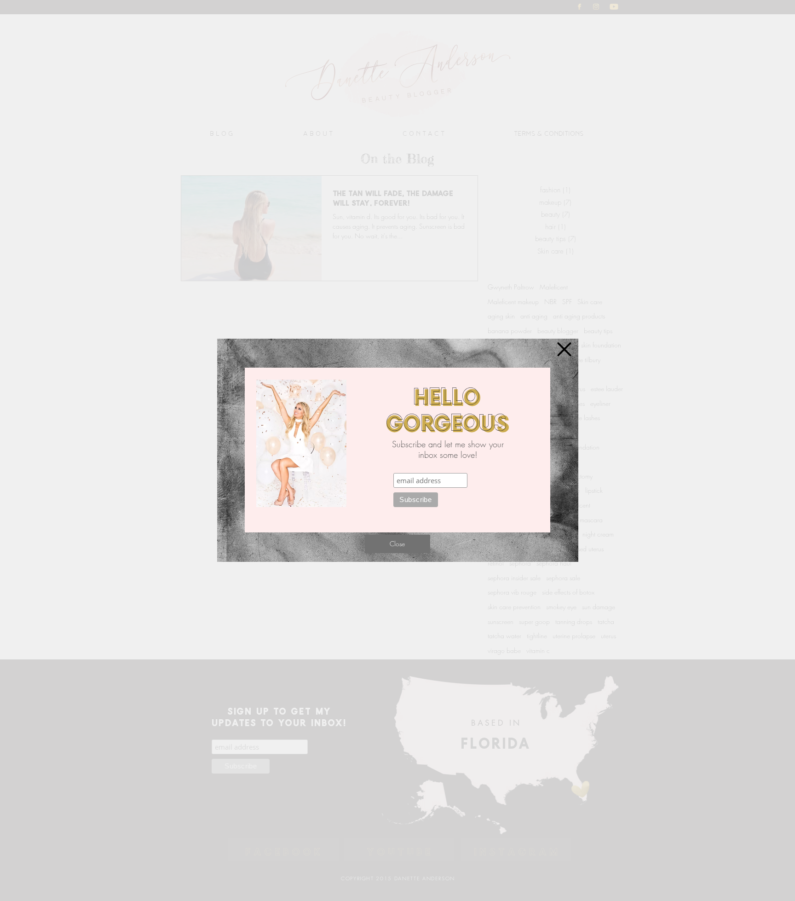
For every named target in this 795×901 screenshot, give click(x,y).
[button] (564, 349)
